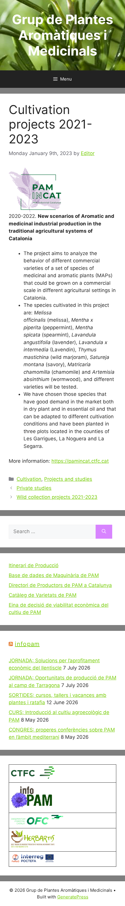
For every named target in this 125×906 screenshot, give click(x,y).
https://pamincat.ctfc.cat (80, 461)
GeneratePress (72, 897)
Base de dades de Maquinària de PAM (54, 575)
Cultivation (29, 479)
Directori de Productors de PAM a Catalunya (60, 585)
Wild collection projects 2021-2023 (57, 497)
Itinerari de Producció (33, 565)
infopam (27, 643)
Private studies (34, 488)
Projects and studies (68, 479)
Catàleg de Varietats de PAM (42, 595)
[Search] (104, 532)
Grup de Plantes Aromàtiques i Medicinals (62, 35)
